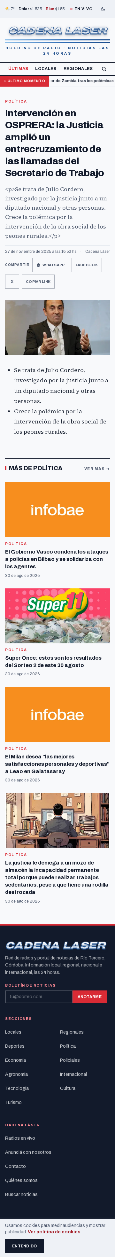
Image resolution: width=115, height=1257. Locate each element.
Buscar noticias (21, 1194)
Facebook (87, 265)
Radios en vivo (20, 1138)
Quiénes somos (21, 1180)
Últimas (18, 68)
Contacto (15, 1166)
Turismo (13, 1102)
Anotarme (90, 997)
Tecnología (17, 1088)
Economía (15, 1060)
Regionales (78, 68)
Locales (45, 68)
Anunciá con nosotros (28, 1152)
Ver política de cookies (54, 1232)
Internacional (73, 1074)
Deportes (15, 1046)
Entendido (24, 1246)
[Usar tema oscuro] (103, 9)
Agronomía (16, 1074)
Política (16, 101)
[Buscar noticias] (104, 69)
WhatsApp (53, 265)
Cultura (67, 1088)
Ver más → (97, 469)
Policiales (70, 1060)
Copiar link (38, 281)
